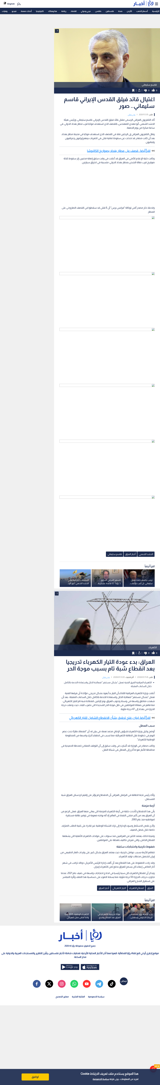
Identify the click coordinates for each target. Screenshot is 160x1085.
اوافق (35, 1076)
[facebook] (37, 984)
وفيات (4, 11)
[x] (49, 984)
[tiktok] (112, 984)
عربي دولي (131, 114)
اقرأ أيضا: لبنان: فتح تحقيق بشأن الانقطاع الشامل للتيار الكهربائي (109, 717)
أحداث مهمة (26, 11)
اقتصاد (73, 11)
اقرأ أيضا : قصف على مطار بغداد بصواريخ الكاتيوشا (118, 150)
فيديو (14, 11)
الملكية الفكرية (78, 996)
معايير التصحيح (62, 996)
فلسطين (110, 11)
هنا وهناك (52, 11)
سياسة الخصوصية (101, 1079)
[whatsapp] (74, 984)
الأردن (129, 11)
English (11, 4)
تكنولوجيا (40, 11)
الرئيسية (155, 11)
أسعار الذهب (142, 11)
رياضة (63, 11)
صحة (120, 11)
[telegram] (99, 984)
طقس (98, 11)
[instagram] (62, 984)
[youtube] (87, 984)
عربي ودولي (86, 11)
